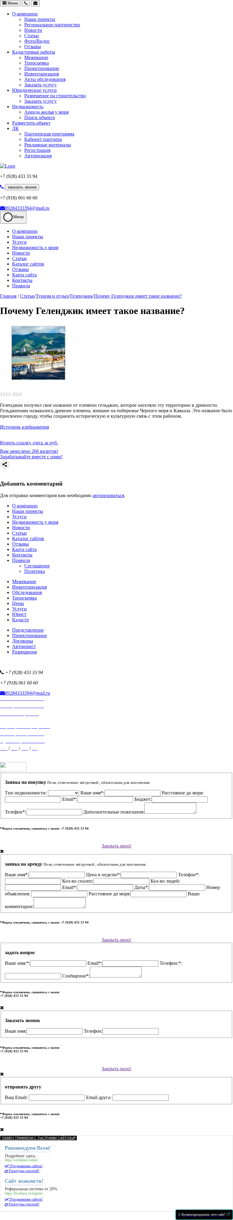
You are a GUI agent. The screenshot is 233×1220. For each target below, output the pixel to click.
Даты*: (141, 887)
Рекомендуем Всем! (28, 1148)
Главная (8, 296)
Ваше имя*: (92, 792)
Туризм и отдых (52, 296)
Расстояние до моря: (109, 893)
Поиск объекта (39, 117)
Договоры (22, 640)
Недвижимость (27, 106)
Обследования (27, 592)
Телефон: (93, 1031)
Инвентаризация (41, 73)
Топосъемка (36, 62)
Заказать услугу (40, 84)
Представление (28, 630)
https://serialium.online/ (21, 1160)
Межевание (36, 57)
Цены (18, 603)
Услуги (19, 242)
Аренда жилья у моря (46, 112)
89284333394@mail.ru (27, 208)
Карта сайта (24, 274)
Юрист (19, 614)
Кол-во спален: (77, 881)
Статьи (31, 35)
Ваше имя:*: (17, 963)
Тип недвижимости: (26, 792)
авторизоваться (108, 495)
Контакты (22, 280)
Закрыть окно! (116, 845)
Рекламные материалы (47, 144)
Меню (12, 3)
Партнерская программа (49, 133)
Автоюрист (24, 646)
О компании (25, 13)
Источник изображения (24, 427)
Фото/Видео (36, 41)
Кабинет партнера (43, 139)
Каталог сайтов (28, 263)
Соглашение (37, 565)
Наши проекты (39, 19)
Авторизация (38, 155)
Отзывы (32, 46)
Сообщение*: (76, 975)
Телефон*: (15, 811)
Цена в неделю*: (103, 874)
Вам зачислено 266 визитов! (29, 451)
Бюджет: (143, 799)
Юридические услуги (34, 90)
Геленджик (81, 296)
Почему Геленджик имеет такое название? (138, 296)
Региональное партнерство (52, 24)
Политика (34, 571)
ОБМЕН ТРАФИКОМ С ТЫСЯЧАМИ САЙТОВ (37, 1138)
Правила (21, 285)
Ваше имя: (15, 1031)
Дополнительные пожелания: (113, 811)
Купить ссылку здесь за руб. (29, 442)
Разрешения (24, 651)
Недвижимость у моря (35, 247)
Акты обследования (45, 79)
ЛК (15, 128)
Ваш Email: (17, 1097)
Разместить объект (31, 122)
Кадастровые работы (33, 52)
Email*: (69, 799)
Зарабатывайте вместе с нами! (31, 456)
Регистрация (37, 150)
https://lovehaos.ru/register (24, 1193)
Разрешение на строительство (55, 95)
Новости (33, 30)
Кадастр (20, 619)
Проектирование (41, 68)
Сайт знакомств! (24, 1181)
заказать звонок (22, 187)
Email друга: (99, 1097)
